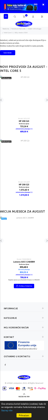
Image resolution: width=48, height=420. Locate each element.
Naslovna (6, 29)
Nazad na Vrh (24, 396)
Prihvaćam (24, 415)
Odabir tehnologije (34, 29)
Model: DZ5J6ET (24, 182)
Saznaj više (6, 410)
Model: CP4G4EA (24, 268)
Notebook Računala (18, 29)
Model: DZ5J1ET (24, 118)
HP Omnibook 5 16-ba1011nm (24, 271)
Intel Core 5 (8, 32)
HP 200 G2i (24, 121)
